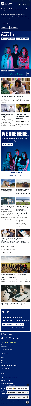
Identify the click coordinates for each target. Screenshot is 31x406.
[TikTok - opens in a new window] (2, 338)
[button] (19, 4)
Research (4, 363)
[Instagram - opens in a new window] (10, 338)
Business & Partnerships (9, 365)
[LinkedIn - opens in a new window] (17, 338)
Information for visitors (9, 378)
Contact (25, 1)
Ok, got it (5, 27)
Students (17, 1)
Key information (6, 380)
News (2, 371)
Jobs (29, 1)
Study (3, 360)
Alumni (12, 1)
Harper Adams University (8, 342)
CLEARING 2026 (22, 39)
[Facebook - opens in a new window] (6, 338)
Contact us (4, 353)
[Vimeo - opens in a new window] (13, 338)
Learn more (14, 27)
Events (3, 373)
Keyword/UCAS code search (13, 74)
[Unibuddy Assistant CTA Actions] (17, 391)
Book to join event (8, 39)
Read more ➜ (7, 144)
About (3, 358)
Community (5, 368)
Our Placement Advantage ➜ (13, 324)
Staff (21, 1)
